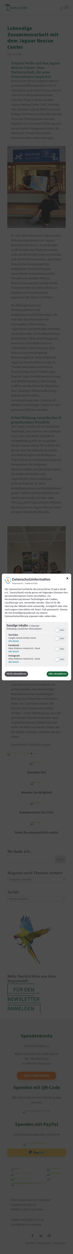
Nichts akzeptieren (16, 674)
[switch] (60, 630)
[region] (36, 644)
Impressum (17, 583)
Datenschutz (31, 583)
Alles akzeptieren (57, 674)
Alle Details (13, 641)
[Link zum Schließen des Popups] (67, 579)
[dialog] (36, 627)
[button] (57, 630)
